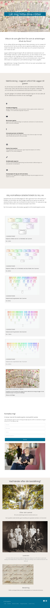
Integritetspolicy (23, 603)
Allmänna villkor (15, 603)
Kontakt (9, 603)
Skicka (25, 439)
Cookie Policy (32, 603)
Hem (5, 603)
